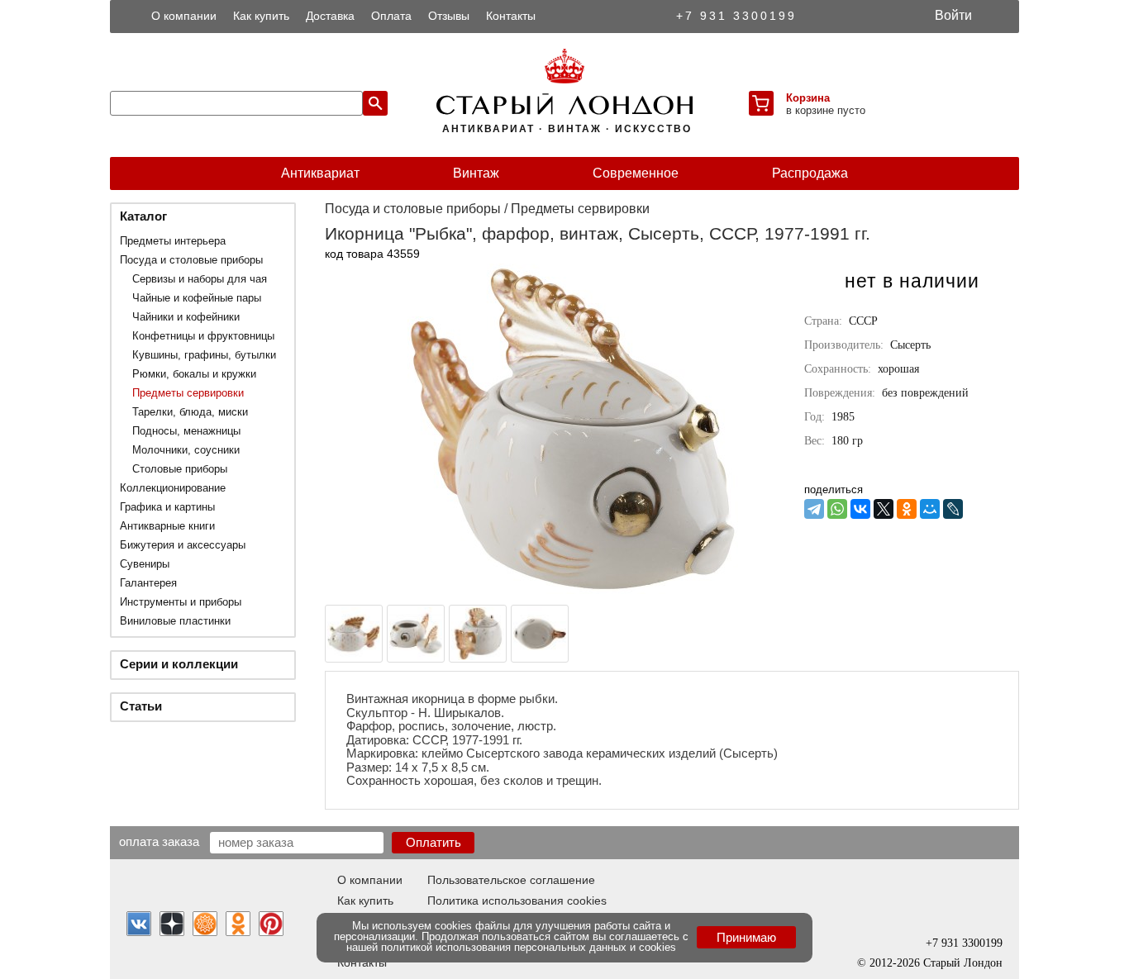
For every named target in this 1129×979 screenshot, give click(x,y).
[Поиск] (375, 103)
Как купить (261, 15)
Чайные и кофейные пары (196, 298)
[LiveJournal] (953, 509)
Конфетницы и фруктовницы (203, 336)
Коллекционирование (173, 488)
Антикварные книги (167, 526)
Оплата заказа (159, 841)
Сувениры (144, 564)
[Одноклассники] (907, 509)
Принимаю (746, 937)
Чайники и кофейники (186, 317)
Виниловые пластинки (175, 621)
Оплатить (433, 842)
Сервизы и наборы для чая (199, 279)
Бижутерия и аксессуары (182, 545)
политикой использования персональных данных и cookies (528, 947)
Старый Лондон (963, 963)
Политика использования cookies (517, 900)
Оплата (391, 15)
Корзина (808, 98)
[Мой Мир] (930, 509)
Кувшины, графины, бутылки (204, 355)
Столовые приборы (179, 469)
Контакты (511, 15)
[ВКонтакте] (860, 509)
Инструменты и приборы (180, 602)
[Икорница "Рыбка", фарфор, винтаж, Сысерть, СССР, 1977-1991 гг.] (572, 589)
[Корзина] (761, 103)
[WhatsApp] (837, 509)
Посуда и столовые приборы (191, 260)
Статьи (141, 706)
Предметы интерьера (173, 241)
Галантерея (148, 583)
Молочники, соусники (186, 450)
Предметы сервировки (188, 393)
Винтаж (476, 173)
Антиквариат (320, 173)
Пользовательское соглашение (511, 879)
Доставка (330, 15)
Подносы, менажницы (186, 431)
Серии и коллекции (179, 664)
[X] (883, 509)
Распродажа (810, 173)
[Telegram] (814, 509)
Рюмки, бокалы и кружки (194, 374)
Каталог (143, 216)
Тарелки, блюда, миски (190, 412)
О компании (184, 15)
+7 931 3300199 (736, 15)
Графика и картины (167, 507)
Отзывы (448, 15)
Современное (636, 173)
